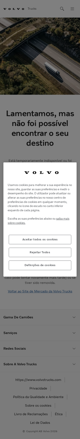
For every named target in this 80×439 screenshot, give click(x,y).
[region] (40, 219)
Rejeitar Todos (40, 252)
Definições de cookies (40, 265)
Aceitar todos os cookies (40, 239)
